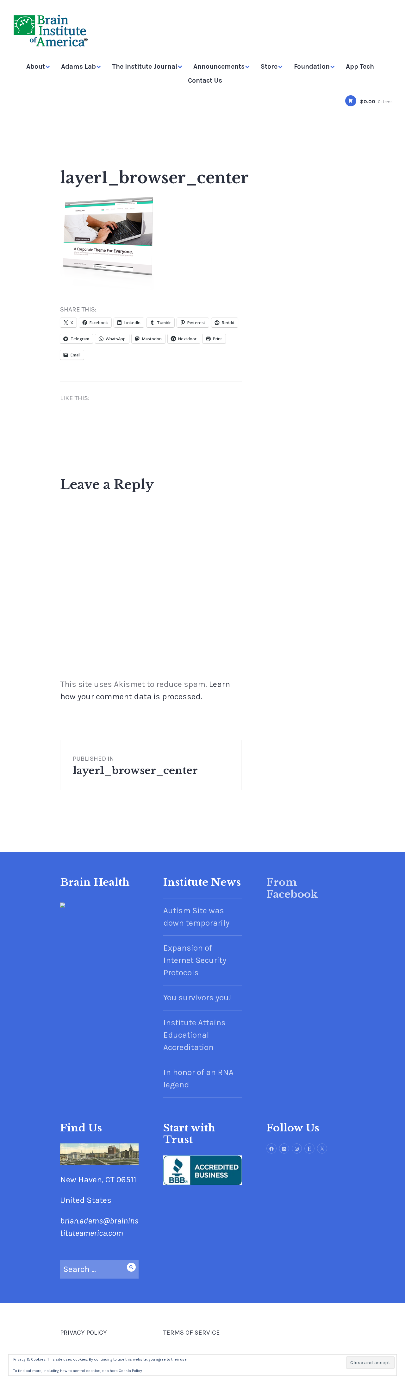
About (35, 66)
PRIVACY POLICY (83, 1332)
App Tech (360, 66)
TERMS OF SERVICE (191, 1332)
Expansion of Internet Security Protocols (194, 960)
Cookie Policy (130, 1370)
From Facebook (292, 888)
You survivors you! (197, 998)
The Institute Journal (144, 66)
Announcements (219, 66)
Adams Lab (78, 66)
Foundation (312, 66)
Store (269, 66)
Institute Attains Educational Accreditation (194, 1035)
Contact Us (205, 80)
